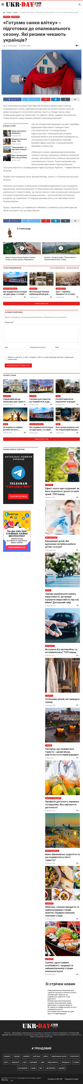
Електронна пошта (37, 347)
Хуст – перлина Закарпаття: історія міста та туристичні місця (65, 293)
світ (40, 1068)
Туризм (32, 396)
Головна (7, 396)
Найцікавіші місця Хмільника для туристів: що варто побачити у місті (15, 400)
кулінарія (33, 1062)
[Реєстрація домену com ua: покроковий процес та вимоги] (68, 414)
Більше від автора (72, 268)
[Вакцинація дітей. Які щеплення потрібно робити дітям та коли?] (62, 517)
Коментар (9, 322)
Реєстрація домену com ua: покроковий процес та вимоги (67, 428)
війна (46, 1056)
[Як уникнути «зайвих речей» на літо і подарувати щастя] (15, 414)
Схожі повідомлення (57, 268)
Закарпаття (60, 288)
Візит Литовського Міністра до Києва (19, 156)
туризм (16, 1056)
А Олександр (24, 228)
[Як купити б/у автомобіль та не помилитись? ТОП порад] (62, 625)
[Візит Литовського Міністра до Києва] (7, 157)
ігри (24, 1062)
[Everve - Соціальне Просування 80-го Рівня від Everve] (16, 531)
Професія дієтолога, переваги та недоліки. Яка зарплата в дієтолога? (62, 804)
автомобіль (23, 1068)
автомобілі (50, 1068)
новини (7, 1056)
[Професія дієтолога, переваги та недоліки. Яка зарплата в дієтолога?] (62, 777)
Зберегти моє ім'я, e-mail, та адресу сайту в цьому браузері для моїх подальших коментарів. (40, 358)
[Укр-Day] (25, 4)
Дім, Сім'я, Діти (51, 537)
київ (42, 1062)
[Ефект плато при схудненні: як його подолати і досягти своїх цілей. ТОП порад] (62, 464)
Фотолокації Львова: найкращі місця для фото (39, 293)
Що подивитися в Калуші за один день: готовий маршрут (15, 293)
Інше (58, 396)
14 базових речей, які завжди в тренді (62, 700)
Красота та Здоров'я (53, 798)
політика (36, 1056)
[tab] (57, 268)
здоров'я (15, 1062)
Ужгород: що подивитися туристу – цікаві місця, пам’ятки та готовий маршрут (62, 752)
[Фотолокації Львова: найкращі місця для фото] (41, 279)
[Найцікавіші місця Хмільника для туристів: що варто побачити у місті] (15, 386)
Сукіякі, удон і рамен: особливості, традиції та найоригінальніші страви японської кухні (59, 967)
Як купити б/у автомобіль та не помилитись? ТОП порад (61, 651)
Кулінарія (49, 903)
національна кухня (59, 1056)
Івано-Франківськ (10, 288)
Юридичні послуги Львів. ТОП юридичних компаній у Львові (19, 140)
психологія (74, 1056)
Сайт (57, 347)
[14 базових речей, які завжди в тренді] (62, 675)
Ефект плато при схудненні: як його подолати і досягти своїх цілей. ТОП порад (62, 491)
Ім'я (6, 347)
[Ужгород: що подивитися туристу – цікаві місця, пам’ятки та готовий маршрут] (62, 725)
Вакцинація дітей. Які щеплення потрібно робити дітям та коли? (60, 544)
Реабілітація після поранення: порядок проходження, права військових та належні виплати (66, 400)
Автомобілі (50, 646)
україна (26, 1056)
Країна (15, 12)
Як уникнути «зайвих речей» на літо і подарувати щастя (13, 428)
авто (6, 1062)
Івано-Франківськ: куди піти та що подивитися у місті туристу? (62, 857)
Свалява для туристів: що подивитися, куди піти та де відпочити (40, 400)
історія (76, 1062)
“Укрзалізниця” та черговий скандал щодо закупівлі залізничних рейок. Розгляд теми (19, 148)
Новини (9, 12)
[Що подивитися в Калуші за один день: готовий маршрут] (15, 279)
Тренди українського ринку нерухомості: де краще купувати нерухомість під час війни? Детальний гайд (62, 598)
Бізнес (48, 590)
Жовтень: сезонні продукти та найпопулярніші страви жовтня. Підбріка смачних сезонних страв (62, 911)
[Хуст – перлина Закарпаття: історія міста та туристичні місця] (68, 279)
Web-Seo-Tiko (7, 1080)
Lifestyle (33, 288)
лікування (65, 1062)
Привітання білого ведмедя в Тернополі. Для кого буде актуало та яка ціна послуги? (20, 132)
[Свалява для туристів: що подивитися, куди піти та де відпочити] (41, 386)
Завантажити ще (41, 303)
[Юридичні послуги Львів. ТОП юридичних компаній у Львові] (7, 141)
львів (33, 1068)
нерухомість (53, 1062)
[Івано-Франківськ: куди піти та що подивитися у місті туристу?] (62, 830)
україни (62, 1068)
